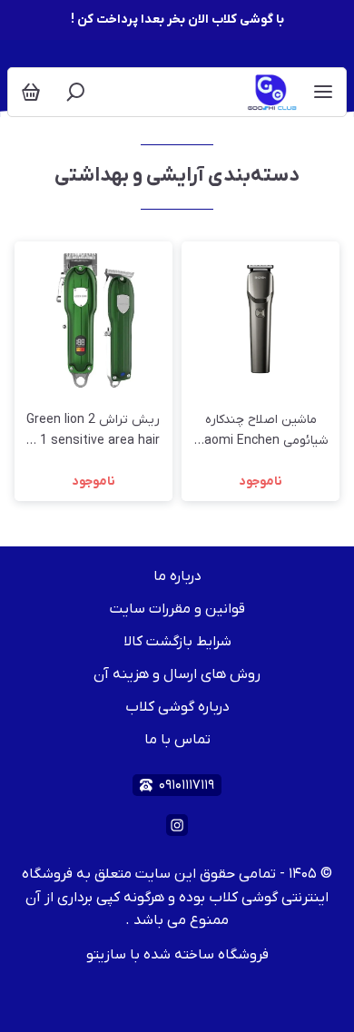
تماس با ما (177, 740)
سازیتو (106, 955)
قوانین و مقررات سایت (177, 609)
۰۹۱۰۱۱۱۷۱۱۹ (186, 785)
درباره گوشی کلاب (177, 707)
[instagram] (177, 825)
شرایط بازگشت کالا (177, 642)
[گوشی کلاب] (273, 92)
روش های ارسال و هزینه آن (177, 674)
